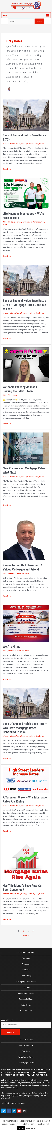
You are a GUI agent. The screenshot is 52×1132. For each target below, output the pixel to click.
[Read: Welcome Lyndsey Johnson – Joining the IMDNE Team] (26, 364)
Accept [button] (21, 1128)
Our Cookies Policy (26, 1039)
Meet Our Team (26, 1011)
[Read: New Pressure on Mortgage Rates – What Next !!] (26, 448)
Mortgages (26, 958)
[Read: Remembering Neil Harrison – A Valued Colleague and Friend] (26, 537)
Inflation (6, 143)
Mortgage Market (27, 143)
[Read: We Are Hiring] (26, 623)
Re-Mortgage (35, 222)
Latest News (26, 1005)
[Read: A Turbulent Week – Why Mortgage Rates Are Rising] (26, 780)
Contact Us (26, 987)
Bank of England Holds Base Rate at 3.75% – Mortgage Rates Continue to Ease (25, 305)
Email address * (7, 1020)
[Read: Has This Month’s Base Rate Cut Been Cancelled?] (26, 860)
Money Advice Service (26, 1057)
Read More (30, 1128)
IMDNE (5, 222)
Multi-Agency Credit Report (26, 981)
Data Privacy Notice (26, 1045)
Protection (26, 964)
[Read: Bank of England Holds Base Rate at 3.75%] (26, 115)
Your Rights (26, 1051)
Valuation (26, 970)
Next (26, 935)
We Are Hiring (11, 646)
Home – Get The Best (26, 952)
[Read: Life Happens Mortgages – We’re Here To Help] (26, 193)
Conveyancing (26, 976)
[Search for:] (21, 21)
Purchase (25, 222)
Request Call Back (26, 999)
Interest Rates (15, 143)
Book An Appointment (26, 993)
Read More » (7, 169)
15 (33, 931)
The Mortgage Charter (26, 1063)
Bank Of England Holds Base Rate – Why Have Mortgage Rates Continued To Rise (25, 728)
